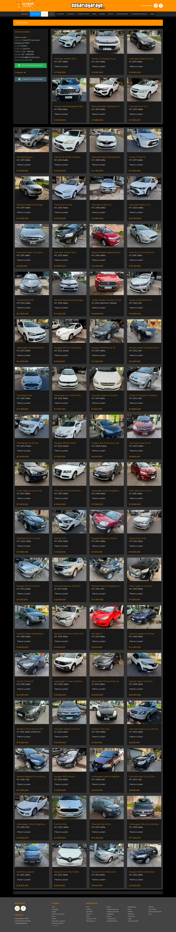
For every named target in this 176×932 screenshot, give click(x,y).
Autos (87, 907)
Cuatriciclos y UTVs (91, 918)
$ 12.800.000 (60, 790)
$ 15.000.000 (60, 266)
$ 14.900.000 (97, 599)
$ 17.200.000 (60, 218)
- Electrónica (130, 914)
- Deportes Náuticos (112, 921)
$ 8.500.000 (59, 361)
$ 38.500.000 (97, 314)
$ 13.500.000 (135, 171)
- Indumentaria (152, 909)
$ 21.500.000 (60, 120)
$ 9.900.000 (59, 647)
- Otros (149, 914)
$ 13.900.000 (22, 314)
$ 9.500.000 (97, 552)
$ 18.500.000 (135, 72)
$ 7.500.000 (97, 409)
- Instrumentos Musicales (154, 911)
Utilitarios (88, 909)
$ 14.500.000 (97, 171)
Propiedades (110, 914)
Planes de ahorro (90, 921)
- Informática (130, 916)
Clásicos (109, 907)
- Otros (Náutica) (131, 907)
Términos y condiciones (58, 914)
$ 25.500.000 (60, 695)
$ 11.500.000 (134, 120)
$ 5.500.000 (22, 266)
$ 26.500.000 (60, 599)
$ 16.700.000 (135, 266)
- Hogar (129, 918)
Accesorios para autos (112, 909)
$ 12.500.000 (22, 171)
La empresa (55, 909)
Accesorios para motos (113, 911)
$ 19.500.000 (22, 742)
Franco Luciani (61, 66)
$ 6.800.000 (134, 457)
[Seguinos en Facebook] (161, 6)
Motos (87, 916)
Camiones (88, 914)
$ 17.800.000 (60, 72)
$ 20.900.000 (23, 457)
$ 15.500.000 (97, 72)
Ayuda (53, 916)
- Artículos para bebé (132, 921)
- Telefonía (130, 911)
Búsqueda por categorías (58, 921)
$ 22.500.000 (135, 695)
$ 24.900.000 (135, 218)
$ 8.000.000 (97, 790)
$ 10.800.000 (135, 409)
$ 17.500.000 (97, 504)
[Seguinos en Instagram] (156, 6)
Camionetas (89, 911)
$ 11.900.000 (22, 504)
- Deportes (150, 907)
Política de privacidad (57, 923)
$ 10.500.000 (60, 171)
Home (53, 907)
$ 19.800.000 (97, 218)
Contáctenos (55, 925)
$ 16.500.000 (60, 504)
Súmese (54, 911)
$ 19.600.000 (22, 838)
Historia (54, 918)
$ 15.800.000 (97, 120)
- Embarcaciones (111, 918)
